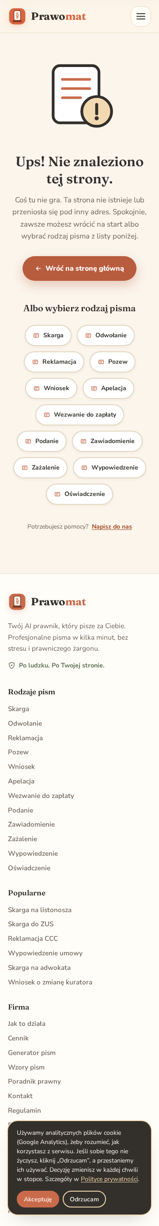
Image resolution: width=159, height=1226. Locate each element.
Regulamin (24, 1110)
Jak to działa (26, 1023)
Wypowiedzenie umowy (45, 953)
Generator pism (32, 1052)
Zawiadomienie (113, 441)
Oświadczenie (84, 494)
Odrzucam (84, 1199)
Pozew (118, 362)
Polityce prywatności (109, 1179)
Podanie (47, 441)
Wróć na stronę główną (84, 268)
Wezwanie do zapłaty (85, 414)
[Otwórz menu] (141, 16)
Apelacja (113, 388)
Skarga (53, 335)
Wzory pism (26, 1067)
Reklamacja (59, 362)
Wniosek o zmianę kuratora (50, 982)
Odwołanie (111, 335)
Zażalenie (46, 467)
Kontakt (20, 1096)
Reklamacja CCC (33, 938)
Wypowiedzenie (114, 467)
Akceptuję (38, 1199)
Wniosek (56, 388)
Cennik (18, 1038)
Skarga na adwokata (39, 967)
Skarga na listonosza (40, 910)
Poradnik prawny (34, 1081)
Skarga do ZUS (30, 924)
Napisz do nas (112, 526)
